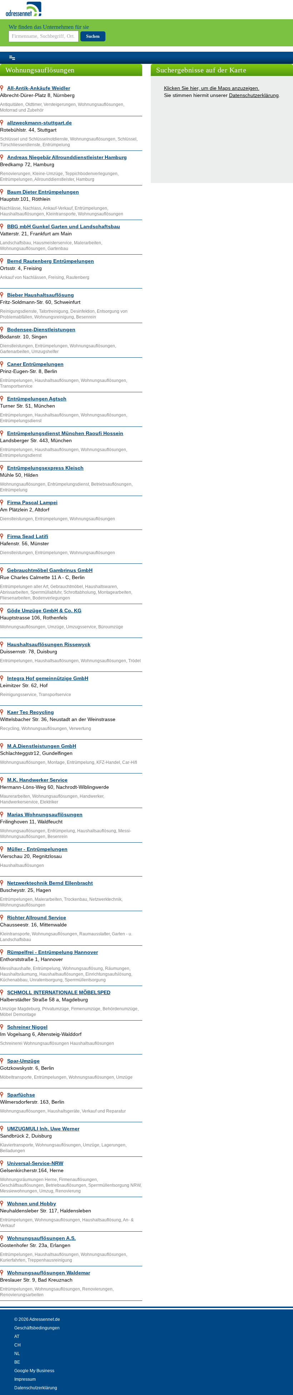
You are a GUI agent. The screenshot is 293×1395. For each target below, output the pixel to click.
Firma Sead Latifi (27, 536)
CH (17, 1345)
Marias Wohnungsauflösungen (45, 814)
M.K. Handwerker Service (37, 780)
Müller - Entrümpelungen (37, 849)
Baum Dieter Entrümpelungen (43, 192)
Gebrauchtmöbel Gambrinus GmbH (50, 570)
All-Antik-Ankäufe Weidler (38, 88)
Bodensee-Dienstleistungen (41, 329)
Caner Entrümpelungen (35, 364)
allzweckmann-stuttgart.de (39, 123)
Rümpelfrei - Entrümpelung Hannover (52, 952)
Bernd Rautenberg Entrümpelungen (50, 261)
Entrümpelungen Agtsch (36, 399)
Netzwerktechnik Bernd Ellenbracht (50, 883)
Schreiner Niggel (27, 1027)
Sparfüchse (21, 1095)
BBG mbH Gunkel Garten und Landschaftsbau (63, 226)
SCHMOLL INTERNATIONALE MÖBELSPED (58, 992)
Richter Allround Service (36, 917)
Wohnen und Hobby (31, 1203)
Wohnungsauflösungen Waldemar (48, 1273)
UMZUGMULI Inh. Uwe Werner (43, 1128)
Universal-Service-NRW (35, 1163)
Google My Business (34, 1370)
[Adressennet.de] (23, 8)
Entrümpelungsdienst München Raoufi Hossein (65, 433)
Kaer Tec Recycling (30, 712)
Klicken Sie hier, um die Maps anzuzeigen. (211, 88)
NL (17, 1353)
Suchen (93, 36)
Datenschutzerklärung (254, 95)
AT (16, 1336)
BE (17, 1362)
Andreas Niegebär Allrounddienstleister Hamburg (67, 157)
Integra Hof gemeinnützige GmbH (47, 678)
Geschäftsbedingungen (37, 1327)
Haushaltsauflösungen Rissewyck (48, 644)
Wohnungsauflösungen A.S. (41, 1238)
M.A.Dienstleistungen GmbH (41, 746)
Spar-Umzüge (23, 1061)
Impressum (25, 1379)
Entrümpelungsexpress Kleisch (45, 468)
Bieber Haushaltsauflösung (40, 295)
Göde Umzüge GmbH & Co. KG (44, 610)
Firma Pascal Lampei (32, 502)
